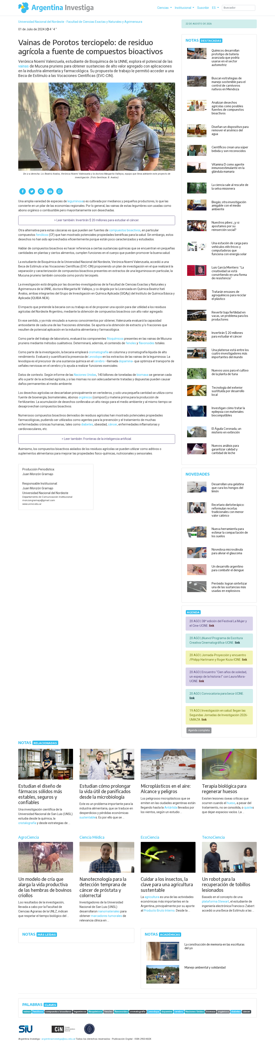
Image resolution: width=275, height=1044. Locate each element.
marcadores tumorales (106, 916)
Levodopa (95, 356)
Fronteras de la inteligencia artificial (107, 439)
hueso (231, 803)
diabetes (87, 424)
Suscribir (203, 7)
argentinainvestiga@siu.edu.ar (58, 1039)
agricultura (152, 897)
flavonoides (146, 343)
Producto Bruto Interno (159, 910)
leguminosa (75, 201)
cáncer (112, 424)
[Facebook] (22, 191)
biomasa (142, 374)
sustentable (87, 817)
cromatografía (98, 352)
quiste (248, 807)
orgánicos (85, 397)
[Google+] (41, 191)
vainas (23, 66)
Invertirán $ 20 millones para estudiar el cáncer (107, 220)
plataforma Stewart (215, 901)
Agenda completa (199, 730)
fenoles (131, 343)
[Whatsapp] (59, 191)
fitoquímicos (115, 338)
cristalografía (27, 823)
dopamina (126, 361)
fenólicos (42, 234)
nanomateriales (109, 911)
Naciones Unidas (85, 374)
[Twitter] (32, 191)
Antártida (170, 807)
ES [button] (214, 7)
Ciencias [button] (163, 7)
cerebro (99, 361)
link (211, 625)
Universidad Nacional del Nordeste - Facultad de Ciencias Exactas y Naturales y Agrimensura (80, 21)
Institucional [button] (183, 7)
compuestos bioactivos (125, 230)
